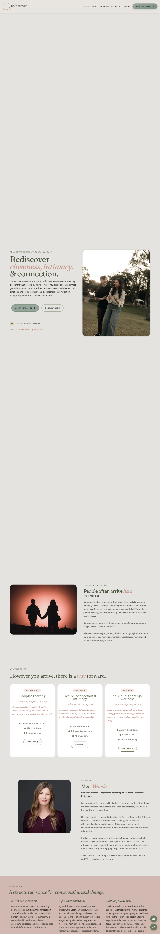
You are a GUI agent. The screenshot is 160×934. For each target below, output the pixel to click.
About (95, 6)
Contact (127, 6)
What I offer (106, 6)
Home (87, 6)
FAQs (117, 6)
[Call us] (153, 927)
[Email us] (153, 918)
